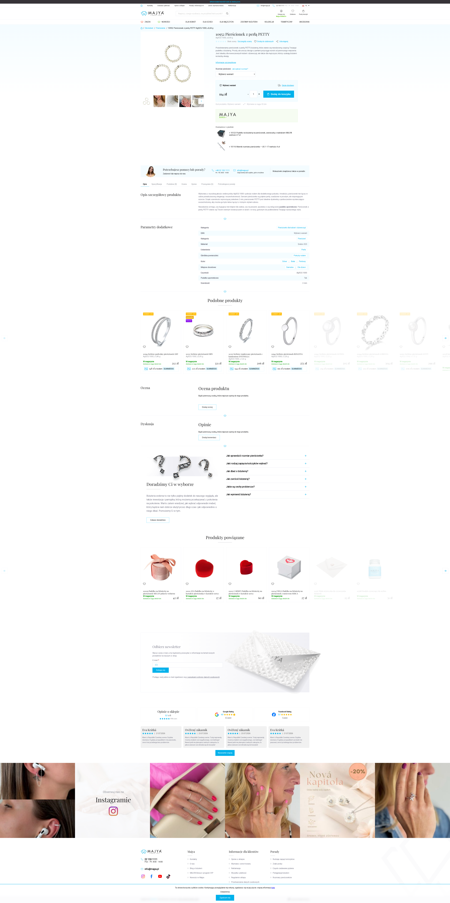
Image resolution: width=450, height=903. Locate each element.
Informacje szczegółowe (226, 62)
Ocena (184, 184)
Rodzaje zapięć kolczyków (283, 859)
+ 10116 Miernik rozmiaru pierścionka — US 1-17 (254, 147)
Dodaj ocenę (207, 407)
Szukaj (227, 13)
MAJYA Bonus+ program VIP (201, 873)
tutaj (273, 888)
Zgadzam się (225, 898)
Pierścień (302, 239)
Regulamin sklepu (238, 877)
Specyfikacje (157, 184)
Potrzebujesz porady (226, 184)
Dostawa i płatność (164, 5)
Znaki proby (277, 864)
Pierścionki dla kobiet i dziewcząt (292, 228)
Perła (303, 250)
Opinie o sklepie (179, 5)
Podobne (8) (172, 184)
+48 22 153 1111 (223, 170)
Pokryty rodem (300, 255)
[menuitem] (145, 22)
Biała (293, 261)
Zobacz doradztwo (158, 520)
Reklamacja (232, 5)
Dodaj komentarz (209, 437)
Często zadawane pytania (283, 868)
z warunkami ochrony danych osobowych (203, 677)
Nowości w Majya (197, 877)
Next (445, 338)
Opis (145, 184)
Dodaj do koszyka (281, 94)
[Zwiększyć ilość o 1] (259, 94)
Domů (141, 6)
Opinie (194, 184)
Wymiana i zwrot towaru (241, 864)
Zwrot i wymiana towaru (216, 5)
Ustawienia (225, 892)
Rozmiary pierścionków (282, 877)
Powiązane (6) (207, 184)
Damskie (290, 267)
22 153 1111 (151, 859)
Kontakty (150, 5)
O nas (192, 864)
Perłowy (302, 261)
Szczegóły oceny (245, 41)
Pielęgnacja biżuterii (281, 873)
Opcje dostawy (288, 85)
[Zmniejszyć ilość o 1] (248, 94)
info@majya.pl (242, 170)
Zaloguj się (160, 670)
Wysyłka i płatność (238, 873)
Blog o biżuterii (196, 868)
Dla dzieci (302, 267)
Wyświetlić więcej (225, 753)
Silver (284, 261)
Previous (5, 338)
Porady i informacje (195, 5)
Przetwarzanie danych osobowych (245, 882)
